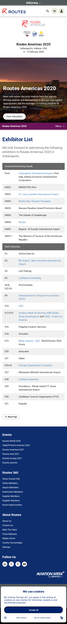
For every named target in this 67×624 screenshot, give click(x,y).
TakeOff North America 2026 (16, 445)
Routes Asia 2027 (10, 454)
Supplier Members (11, 496)
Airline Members (10, 483)
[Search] (47, 11)
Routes (22, 222)
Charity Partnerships (12, 542)
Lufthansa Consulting (30, 278)
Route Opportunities (12, 505)
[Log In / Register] (61, 11)
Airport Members (10, 487)
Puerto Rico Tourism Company (34, 201)
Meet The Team (9, 529)
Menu (58, 126)
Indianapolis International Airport (36, 173)
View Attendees (14, 116)
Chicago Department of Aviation (35, 365)
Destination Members (12, 492)
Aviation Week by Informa (32, 313)
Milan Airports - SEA (29, 340)
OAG (21, 306)
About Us (6, 521)
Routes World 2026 (11, 441)
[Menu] (54, 11)
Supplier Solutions (11, 500)
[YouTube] (24, 564)
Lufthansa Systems (29, 379)
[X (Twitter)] (11, 564)
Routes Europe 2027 (12, 458)
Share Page (12, 417)
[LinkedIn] (4, 564)
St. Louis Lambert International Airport (39, 194)
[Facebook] (17, 564)
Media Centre (8, 538)
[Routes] (14, 11)
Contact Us (7, 525)
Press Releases (9, 534)
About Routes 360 (11, 479)
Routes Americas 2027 (13, 449)
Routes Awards (9, 462)
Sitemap (6, 547)
